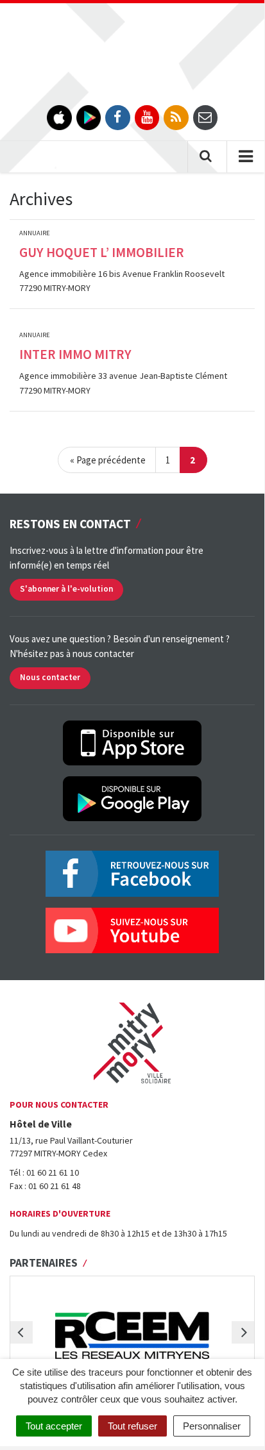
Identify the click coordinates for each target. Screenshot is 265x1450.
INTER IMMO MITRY (75, 354)
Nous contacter (50, 677)
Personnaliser (212, 1426)
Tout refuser (132, 1426)
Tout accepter (54, 1426)
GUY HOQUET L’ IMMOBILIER (101, 252)
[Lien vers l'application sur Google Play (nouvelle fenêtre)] (88, 117)
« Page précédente (108, 460)
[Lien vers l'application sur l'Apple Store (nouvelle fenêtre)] (59, 117)
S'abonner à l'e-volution (66, 588)
